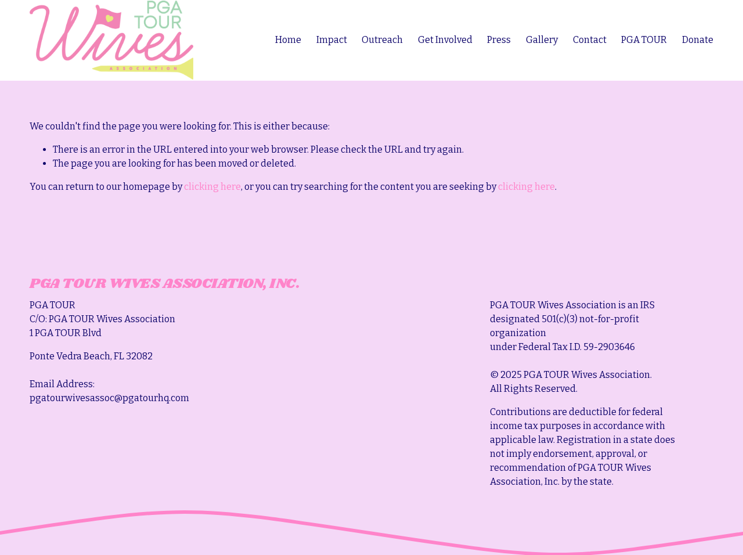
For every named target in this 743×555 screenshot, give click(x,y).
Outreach (382, 39)
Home (288, 39)
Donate (697, 39)
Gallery (542, 39)
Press (499, 39)
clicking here (212, 186)
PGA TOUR (644, 39)
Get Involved (445, 39)
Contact (590, 39)
